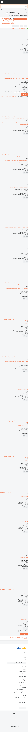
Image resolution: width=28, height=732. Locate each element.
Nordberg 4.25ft (24, 496)
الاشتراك (24, 94)
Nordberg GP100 (24, 324)
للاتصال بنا (24, 659)
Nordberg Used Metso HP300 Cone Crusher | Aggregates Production (16, 161)
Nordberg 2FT (24, 619)
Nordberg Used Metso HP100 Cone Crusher (17, 251)
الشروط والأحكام (22, 682)
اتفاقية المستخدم (4, 96)
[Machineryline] (1, 10)
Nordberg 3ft (25, 521)
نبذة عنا (24, 654)
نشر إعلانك (24, 633)
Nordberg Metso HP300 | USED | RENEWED (16, 227)
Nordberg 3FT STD (23, 42)
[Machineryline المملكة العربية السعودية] (18, 2)
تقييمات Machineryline (21, 689)
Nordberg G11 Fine (23, 389)
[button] (2, 2)
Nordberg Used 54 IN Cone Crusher (19, 187)
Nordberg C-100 (24, 557)
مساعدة (24, 657)
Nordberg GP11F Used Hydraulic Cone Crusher (16, 78)
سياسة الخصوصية (13, 96)
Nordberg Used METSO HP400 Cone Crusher (16, 361)
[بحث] (2, 6)
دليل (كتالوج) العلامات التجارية (19, 692)
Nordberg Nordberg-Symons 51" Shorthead (17, 288)
